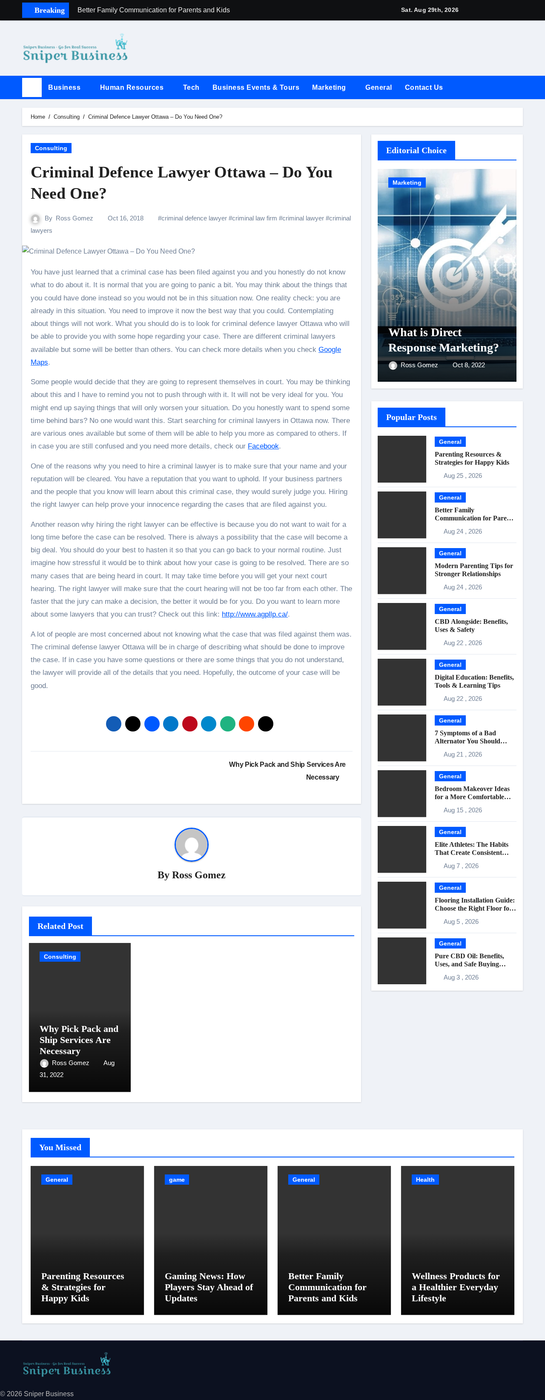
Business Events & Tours (256, 87)
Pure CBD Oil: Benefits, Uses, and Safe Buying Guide (469, 964)
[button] (520, 87)
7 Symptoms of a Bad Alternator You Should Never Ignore (467, 741)
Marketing (330, 87)
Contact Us (425, 87)
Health (425, 1179)
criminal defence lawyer (194, 218)
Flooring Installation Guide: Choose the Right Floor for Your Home (475, 908)
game (177, 1179)
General (378, 87)
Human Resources (133, 87)
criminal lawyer (303, 218)
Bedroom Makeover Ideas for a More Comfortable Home (472, 797)
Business (65, 87)
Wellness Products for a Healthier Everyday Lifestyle (456, 1287)
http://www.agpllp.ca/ (255, 614)
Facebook (263, 446)
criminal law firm (254, 218)
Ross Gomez (74, 218)
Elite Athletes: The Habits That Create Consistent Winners (471, 852)
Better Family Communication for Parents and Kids (475, 518)
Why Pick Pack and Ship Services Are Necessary (79, 1040)
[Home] (32, 87)
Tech (191, 87)
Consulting (51, 148)
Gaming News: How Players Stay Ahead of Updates (209, 1287)
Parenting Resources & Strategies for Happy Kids (82, 1287)
